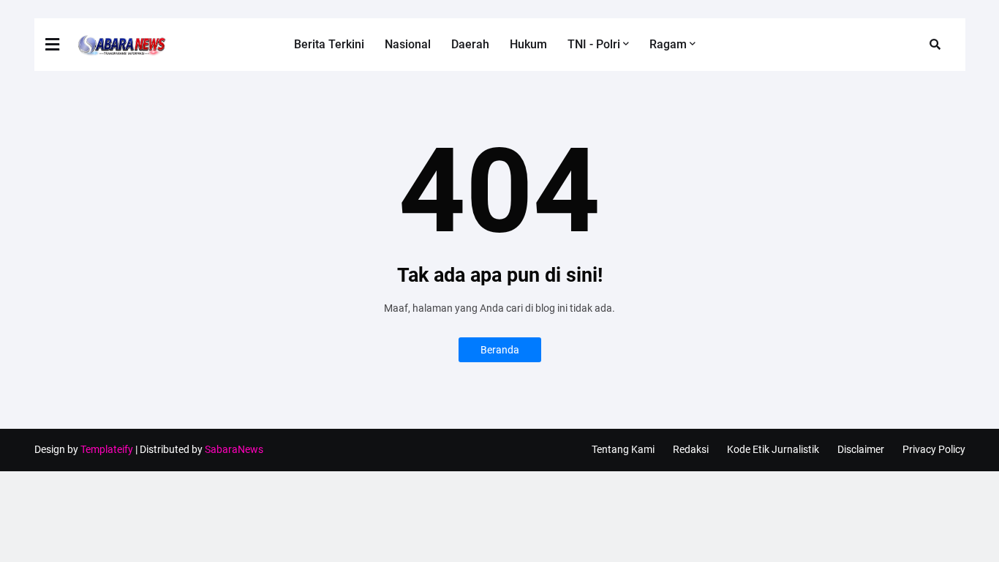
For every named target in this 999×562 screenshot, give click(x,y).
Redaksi (691, 449)
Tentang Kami (623, 449)
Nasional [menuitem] (408, 44)
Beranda (499, 350)
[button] (61, 45)
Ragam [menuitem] (668, 44)
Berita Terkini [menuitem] (329, 44)
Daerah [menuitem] (470, 44)
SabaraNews (234, 449)
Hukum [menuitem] (528, 44)
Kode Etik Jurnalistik (773, 449)
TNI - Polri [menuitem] (594, 44)
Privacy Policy (933, 449)
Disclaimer (860, 449)
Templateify (106, 449)
